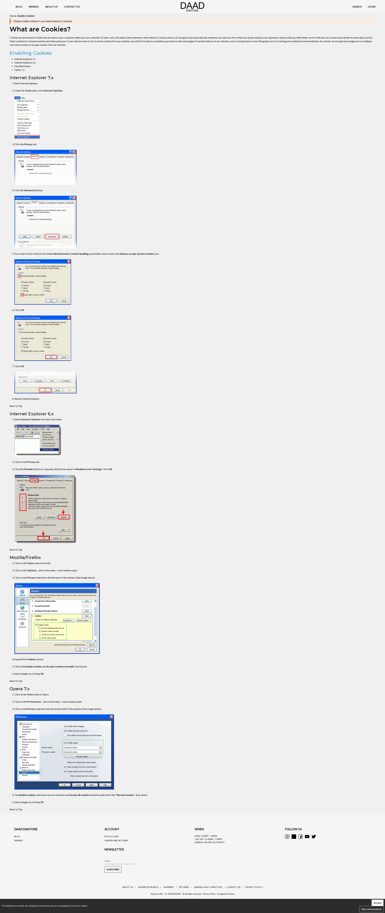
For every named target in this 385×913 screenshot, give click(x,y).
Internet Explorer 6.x (24, 62)
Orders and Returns (116, 840)
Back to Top (16, 405)
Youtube (307, 836)
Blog (19, 6)
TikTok (294, 836)
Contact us (72, 6)
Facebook (300, 836)
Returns (184, 887)
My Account (112, 836)
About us (51, 6)
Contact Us (233, 887)
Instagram (287, 836)
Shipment (168, 887)
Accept (378, 902)
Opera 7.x (19, 69)
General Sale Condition (208, 887)
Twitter (313, 836)
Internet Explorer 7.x (24, 58)
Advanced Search (148, 887)
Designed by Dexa (225, 894)
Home (13, 15)
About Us (127, 887)
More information (371, 909)
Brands (34, 6)
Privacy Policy (254, 887)
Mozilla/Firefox (22, 66)
